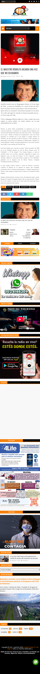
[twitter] (32, 1)
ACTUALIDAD (4, 628)
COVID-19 (15, 632)
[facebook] (29, 1)
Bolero (16, 187)
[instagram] (38, 1)
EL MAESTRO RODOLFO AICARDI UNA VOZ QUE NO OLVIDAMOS (17, 221)
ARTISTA (15, 628)
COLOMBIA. (4, 632)
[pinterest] (36, 1)
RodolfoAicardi (6, 189)
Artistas (9, 187)
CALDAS (26, 628)
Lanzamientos (25, 187)
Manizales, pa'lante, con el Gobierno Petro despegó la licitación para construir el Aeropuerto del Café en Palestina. (20, 581)
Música (33, 187)
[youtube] (34, 1)
